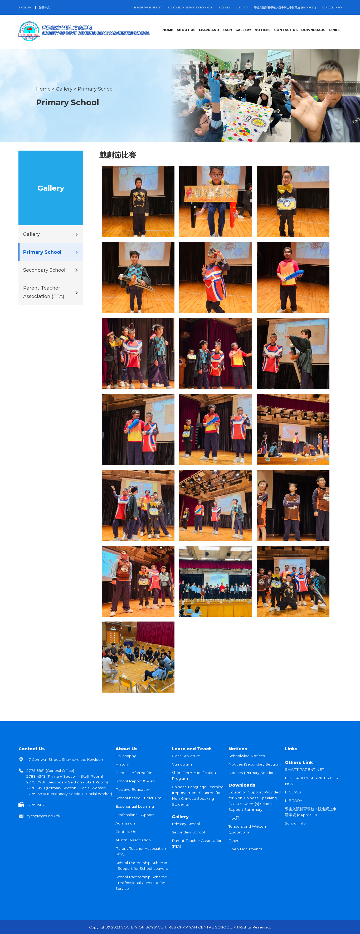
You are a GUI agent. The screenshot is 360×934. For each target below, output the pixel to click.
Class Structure (186, 756)
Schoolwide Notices (246, 756)
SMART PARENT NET (148, 7)
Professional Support (134, 815)
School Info (332, 7)
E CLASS (224, 7)
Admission (125, 823)
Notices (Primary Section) (252, 773)
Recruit (235, 840)
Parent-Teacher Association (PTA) (43, 292)
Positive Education (132, 789)
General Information (133, 773)
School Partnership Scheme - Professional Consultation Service (141, 883)
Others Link (299, 762)
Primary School (96, 89)
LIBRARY (242, 7)
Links (291, 748)
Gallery (64, 89)
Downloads (241, 785)
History (122, 764)
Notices (237, 748)
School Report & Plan (135, 781)
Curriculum (182, 764)
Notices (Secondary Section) (254, 764)
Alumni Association (133, 840)
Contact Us (31, 748)
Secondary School (44, 270)
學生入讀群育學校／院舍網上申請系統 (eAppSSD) (285, 7)
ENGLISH (25, 7)
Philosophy (125, 756)
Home (43, 89)
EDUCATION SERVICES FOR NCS (190, 7)
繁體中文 (44, 7)
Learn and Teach (192, 748)
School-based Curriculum (138, 798)
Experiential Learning (134, 806)
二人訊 (234, 818)
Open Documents (245, 849)
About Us (126, 748)
